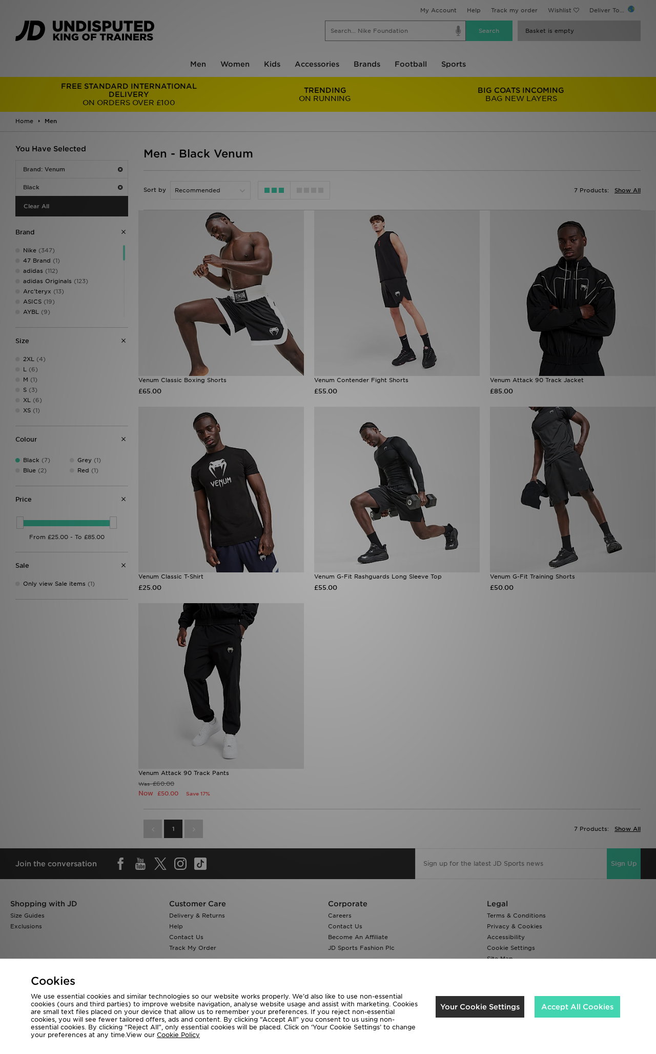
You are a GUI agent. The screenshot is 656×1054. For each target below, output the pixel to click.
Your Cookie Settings (480, 1007)
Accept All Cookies (577, 1007)
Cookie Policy (178, 1035)
